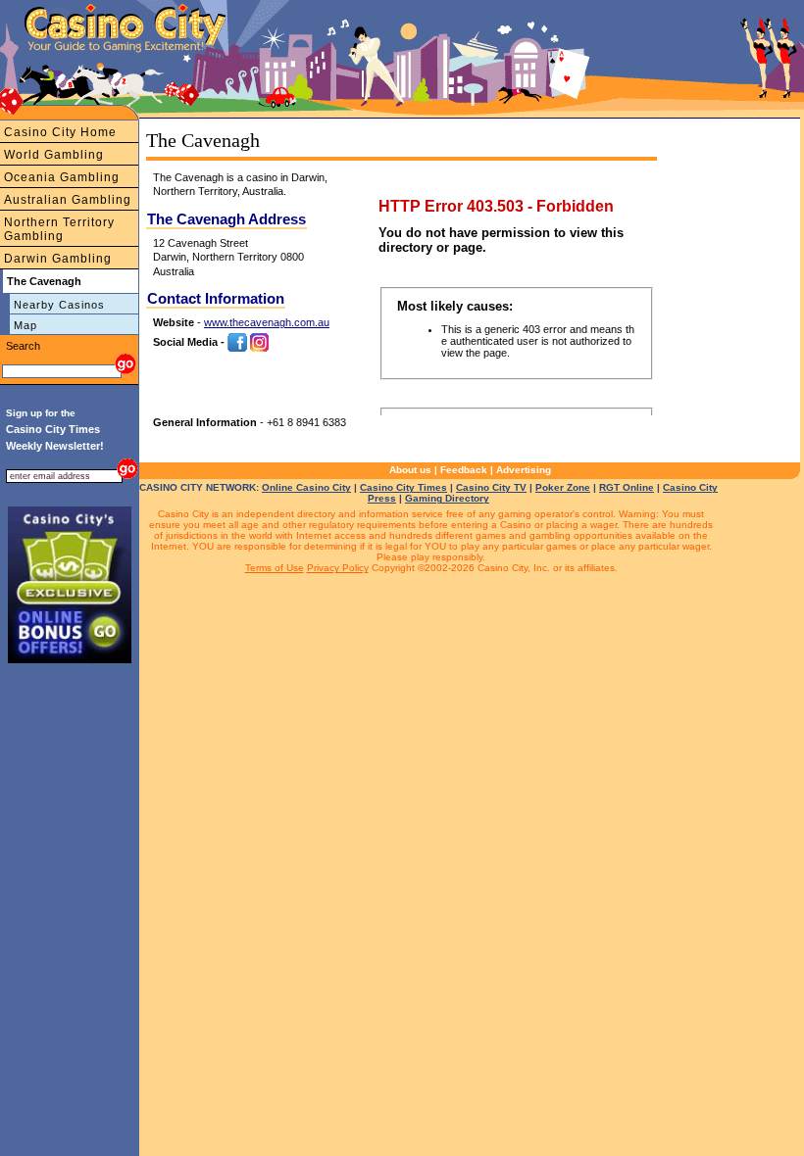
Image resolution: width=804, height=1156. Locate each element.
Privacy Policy (338, 567)
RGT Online (626, 487)
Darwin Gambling (58, 258)
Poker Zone (562, 487)
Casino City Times (403, 487)
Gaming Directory (447, 498)
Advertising (523, 469)
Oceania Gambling (62, 177)
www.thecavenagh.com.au (266, 322)
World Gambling (54, 155)
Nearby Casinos (59, 305)
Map (25, 325)
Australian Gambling (67, 200)
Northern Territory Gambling (59, 229)
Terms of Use (274, 567)
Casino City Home (60, 132)
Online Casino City (306, 487)
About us (410, 469)
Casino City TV (491, 487)
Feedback (463, 469)
